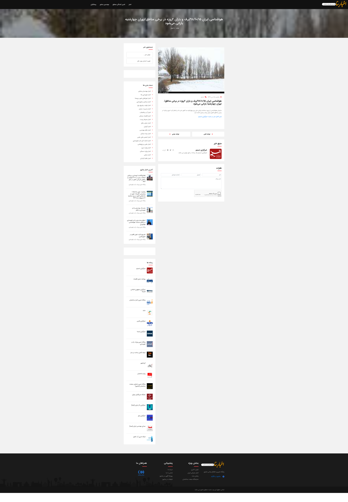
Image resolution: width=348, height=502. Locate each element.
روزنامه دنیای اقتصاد (139, 279)
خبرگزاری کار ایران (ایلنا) (138, 405)
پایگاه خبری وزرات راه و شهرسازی (137, 185)
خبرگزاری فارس (141, 321)
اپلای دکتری (194, 469)
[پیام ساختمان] (150, 375)
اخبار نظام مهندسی (145, 130)
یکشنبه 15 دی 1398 (213, 97)
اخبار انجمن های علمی (144, 137)
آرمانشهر (143, 363)
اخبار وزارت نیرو (146, 148)
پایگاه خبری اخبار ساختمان (137, 300)
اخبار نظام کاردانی (145, 158)
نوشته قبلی (207, 134)
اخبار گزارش (147, 126)
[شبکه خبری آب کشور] (150, 438)
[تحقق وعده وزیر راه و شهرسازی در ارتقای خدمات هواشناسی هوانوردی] (150, 222)
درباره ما (170, 469)
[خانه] (150, 312)
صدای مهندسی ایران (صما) (137, 426)
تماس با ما (169, 473)
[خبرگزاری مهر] (150, 417)
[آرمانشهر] (150, 365)
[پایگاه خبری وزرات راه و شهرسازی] (150, 344)
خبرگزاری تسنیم (140, 268)
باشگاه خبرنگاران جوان (138, 395)
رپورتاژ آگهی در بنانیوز (166, 476)
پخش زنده (195, 476)
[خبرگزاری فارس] (150, 323)
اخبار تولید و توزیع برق (144, 105)
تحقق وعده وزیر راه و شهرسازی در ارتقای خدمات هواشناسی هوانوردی (136, 222)
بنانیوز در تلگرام (215, 476)
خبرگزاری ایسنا (141, 331)
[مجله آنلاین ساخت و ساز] (150, 354)
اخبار (172, 28)
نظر (202, 97)
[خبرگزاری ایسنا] (150, 333)
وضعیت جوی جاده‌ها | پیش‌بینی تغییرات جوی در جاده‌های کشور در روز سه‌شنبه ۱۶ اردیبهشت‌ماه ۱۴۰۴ (136, 195)
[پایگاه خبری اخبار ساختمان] (150, 302)
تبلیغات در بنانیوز (167, 479)
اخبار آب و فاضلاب (145, 112)
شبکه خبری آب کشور (139, 437)
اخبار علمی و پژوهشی (144, 144)
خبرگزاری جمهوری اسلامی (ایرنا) (138, 290)
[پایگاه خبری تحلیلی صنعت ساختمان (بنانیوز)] (150, 386)
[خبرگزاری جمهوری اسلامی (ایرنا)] (150, 291)
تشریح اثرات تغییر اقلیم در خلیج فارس (137, 235)
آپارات (164, 150)
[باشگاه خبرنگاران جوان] (150, 396)
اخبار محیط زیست (145, 119)
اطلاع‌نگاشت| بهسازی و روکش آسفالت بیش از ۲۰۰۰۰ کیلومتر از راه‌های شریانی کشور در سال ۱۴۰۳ (136, 178)
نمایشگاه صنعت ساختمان (190, 479)
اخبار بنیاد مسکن (146, 134)
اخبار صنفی (147, 155)
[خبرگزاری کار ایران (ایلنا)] (150, 407)
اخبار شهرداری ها (146, 95)
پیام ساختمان (141, 373)
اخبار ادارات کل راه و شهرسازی (142, 141)
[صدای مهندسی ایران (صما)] (150, 428)
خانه (177, 28)
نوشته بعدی (175, 134)
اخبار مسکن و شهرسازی (144, 102)
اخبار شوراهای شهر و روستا (143, 98)
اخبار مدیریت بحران (145, 109)
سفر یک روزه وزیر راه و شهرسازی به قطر (138, 209)
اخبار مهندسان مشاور (144, 91)
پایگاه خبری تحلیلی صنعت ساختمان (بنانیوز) (137, 385)
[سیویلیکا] (141, 473)
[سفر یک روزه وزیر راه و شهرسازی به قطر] (150, 210)
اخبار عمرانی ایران (193, 473)
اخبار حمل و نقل (146, 123)
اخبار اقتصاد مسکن (145, 116)
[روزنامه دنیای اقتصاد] (150, 281)
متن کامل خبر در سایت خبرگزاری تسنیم (210, 116)
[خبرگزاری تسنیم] (150, 270)
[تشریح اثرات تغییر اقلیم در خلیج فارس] (150, 236)
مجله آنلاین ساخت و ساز (137, 352)
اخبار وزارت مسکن (145, 151)
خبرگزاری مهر (141, 416)
